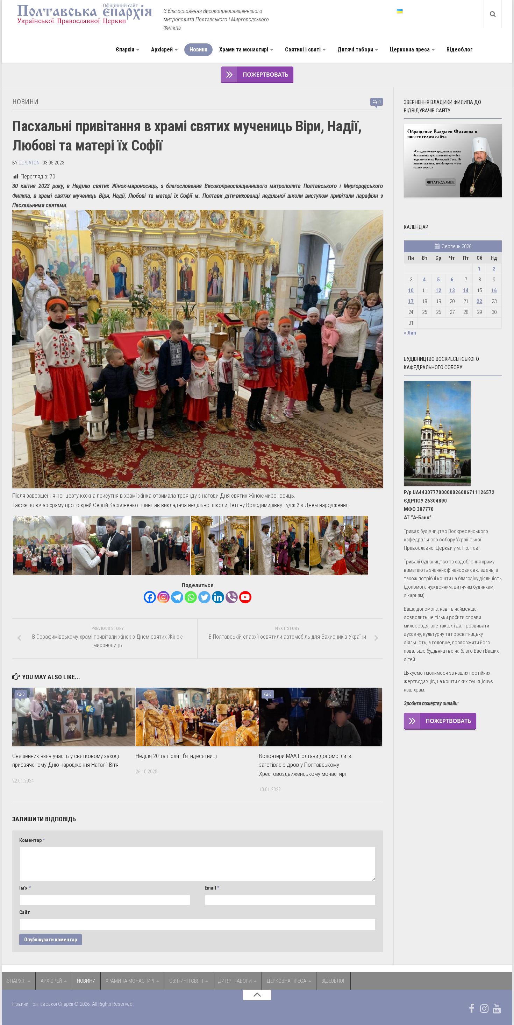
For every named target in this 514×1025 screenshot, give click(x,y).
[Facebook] (150, 597)
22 (479, 301)
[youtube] (497, 1008)
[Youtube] (245, 597)
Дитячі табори (355, 49)
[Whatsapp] (191, 597)
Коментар (32, 840)
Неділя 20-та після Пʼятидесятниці (176, 755)
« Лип (410, 333)
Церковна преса (410, 49)
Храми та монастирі (243, 49)
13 (452, 290)
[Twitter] (204, 597)
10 (411, 290)
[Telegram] (177, 597)
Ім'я (25, 888)
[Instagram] (163, 597)
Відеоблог (460, 49)
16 (494, 290)
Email (212, 888)
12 (438, 290)
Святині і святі (303, 49)
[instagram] (484, 1008)
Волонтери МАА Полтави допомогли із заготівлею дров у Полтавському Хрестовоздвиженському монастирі (305, 764)
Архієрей (162, 49)
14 (466, 290)
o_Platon (29, 163)
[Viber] (232, 597)
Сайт (24, 912)
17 (411, 301)
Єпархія (125, 49)
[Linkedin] (218, 597)
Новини (198, 49)
